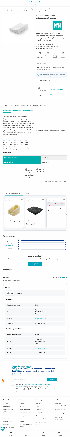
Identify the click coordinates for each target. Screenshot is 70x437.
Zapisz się (52, 379)
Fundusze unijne (7, 421)
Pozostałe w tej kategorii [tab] (14, 193)
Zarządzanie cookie (8, 427)
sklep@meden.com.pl (60, 409)
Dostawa (22, 403)
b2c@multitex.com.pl (41, 319)
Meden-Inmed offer (41, 419)
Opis (6, 106)
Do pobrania (6, 415)
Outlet (37, 406)
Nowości (38, 403)
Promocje (38, 409)
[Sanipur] (10, 293)
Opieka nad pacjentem (21, 9)
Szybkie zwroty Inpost (25, 412)
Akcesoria (16, 106)
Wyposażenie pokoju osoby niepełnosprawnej (43, 9)
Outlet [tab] (27, 193)
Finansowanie (7, 424)
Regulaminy (6, 406)
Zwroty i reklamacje (25, 409)
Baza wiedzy (39, 412)
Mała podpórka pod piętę (12, 221)
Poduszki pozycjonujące (14, 11)
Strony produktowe (41, 416)
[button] (2, 428)
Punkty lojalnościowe (39, 106)
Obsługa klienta (24, 416)
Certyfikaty (6, 418)
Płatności (22, 406)
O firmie (5, 403)
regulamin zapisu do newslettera (35, 384)
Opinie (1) (24, 106)
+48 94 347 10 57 (59, 403)
